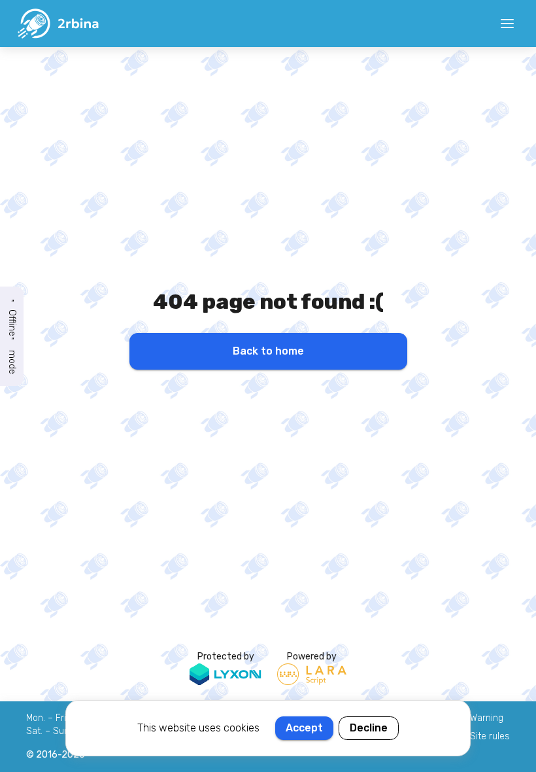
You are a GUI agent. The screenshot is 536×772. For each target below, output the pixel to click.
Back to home (268, 351)
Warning (486, 718)
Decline (369, 728)
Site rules (490, 736)
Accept (304, 728)
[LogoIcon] (57, 23)
